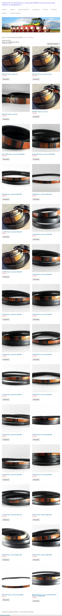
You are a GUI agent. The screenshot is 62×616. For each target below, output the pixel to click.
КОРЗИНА (4, 13)
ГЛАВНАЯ (4, 9)
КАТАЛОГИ (45, 9)
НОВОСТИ (12, 9)
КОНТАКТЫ (54, 9)
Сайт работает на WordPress (27, 611)
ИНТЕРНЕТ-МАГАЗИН (23, 9)
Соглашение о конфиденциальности (10, 611)
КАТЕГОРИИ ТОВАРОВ (15, 13)
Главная (4, 37)
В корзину (6, 79)
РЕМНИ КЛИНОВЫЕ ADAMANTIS (15, 37)
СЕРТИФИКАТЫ (35, 9)
